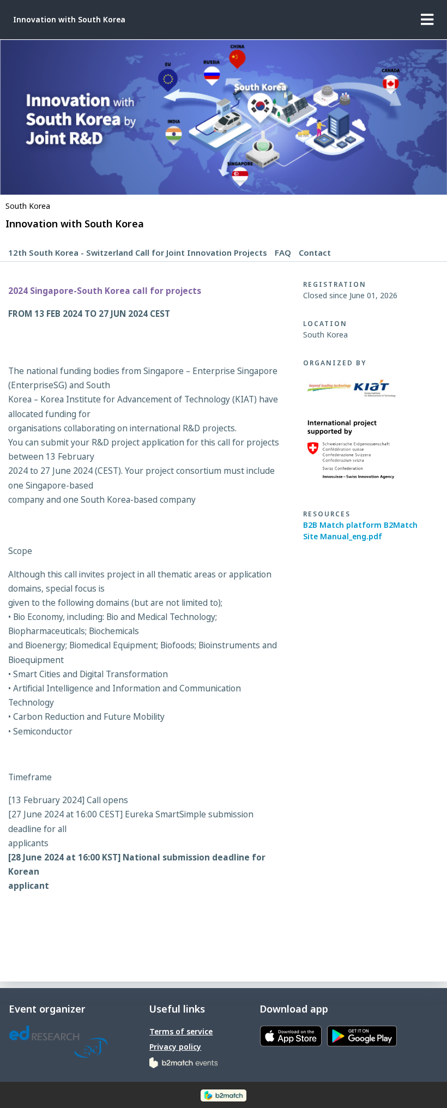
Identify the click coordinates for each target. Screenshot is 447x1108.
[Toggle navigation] (427, 19)
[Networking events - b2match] (183, 1062)
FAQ (283, 252)
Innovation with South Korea (69, 19)
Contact (315, 252)
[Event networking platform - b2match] (223, 1094)
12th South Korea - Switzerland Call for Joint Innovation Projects (137, 252)
